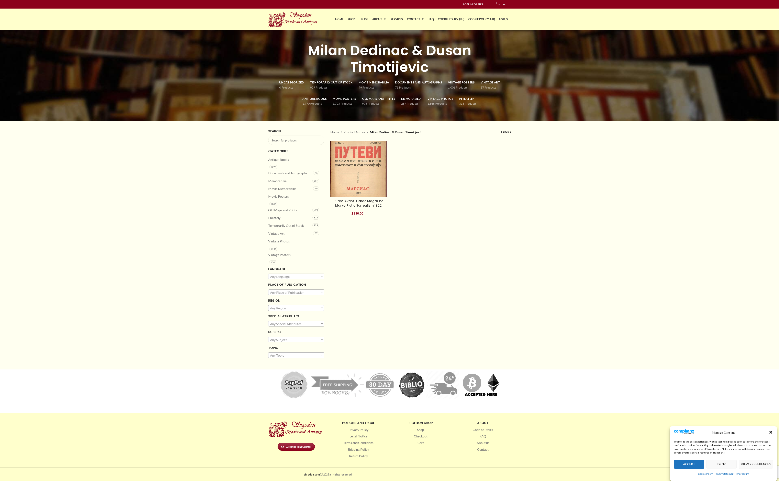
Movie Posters (278, 196)
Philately (274, 218)
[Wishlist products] (488, 4)
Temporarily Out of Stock (286, 225)
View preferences (756, 464)
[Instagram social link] (275, 4)
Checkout (420, 436)
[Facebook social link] (270, 4)
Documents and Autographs (287, 173)
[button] (771, 432)
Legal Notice (358, 436)
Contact (483, 449)
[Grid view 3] (481, 132)
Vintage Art (276, 233)
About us (483, 443)
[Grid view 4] (488, 132)
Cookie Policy (705, 473)
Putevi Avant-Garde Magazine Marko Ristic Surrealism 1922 (358, 203)
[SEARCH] (319, 140)
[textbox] (296, 276)
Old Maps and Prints (282, 210)
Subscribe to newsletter (298, 446)
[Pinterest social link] (280, 4)
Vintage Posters (279, 255)
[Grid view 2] (473, 132)
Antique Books (278, 159)
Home (334, 132)
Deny (721, 464)
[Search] (510, 4)
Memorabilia (277, 181)
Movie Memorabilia (282, 189)
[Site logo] (293, 19)
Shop (420, 430)
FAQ (483, 436)
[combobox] (296, 276)
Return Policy (358, 456)
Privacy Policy (358, 430)
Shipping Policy (358, 449)
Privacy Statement (724, 473)
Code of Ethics (483, 430)
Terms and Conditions (358, 443)
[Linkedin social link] (285, 4)
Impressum (742, 473)
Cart (421, 443)
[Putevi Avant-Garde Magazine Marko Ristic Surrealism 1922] (358, 169)
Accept (689, 464)
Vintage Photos (279, 241)
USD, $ (503, 19)
